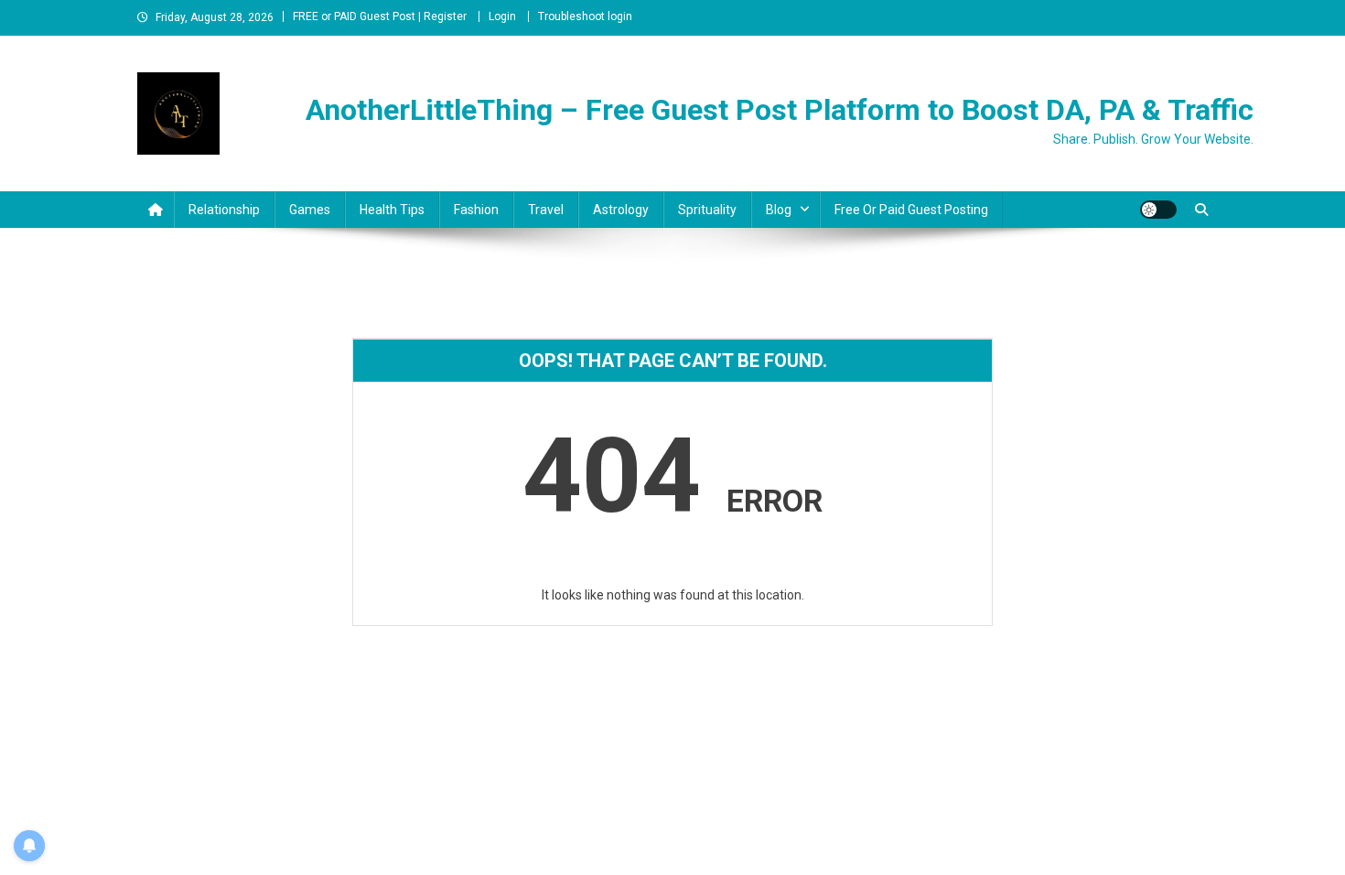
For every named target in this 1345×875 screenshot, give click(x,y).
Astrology (621, 209)
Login (502, 16)
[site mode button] (1158, 209)
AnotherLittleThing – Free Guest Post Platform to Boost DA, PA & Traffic (780, 109)
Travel (546, 209)
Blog (778, 209)
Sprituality (707, 209)
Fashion (476, 209)
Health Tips (392, 209)
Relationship (224, 209)
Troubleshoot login (585, 16)
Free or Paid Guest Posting (911, 209)
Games (309, 209)
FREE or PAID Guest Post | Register (380, 16)
